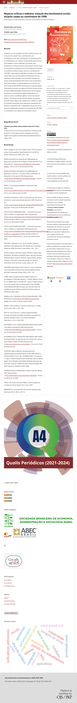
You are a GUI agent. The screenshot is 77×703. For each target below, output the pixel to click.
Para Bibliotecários (9, 586)
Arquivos (12, 7)
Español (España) (9, 601)
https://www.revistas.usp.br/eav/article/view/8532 (20, 375)
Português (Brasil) (9, 604)
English (6, 598)
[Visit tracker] (5, 546)
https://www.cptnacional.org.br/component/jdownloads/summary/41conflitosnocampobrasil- (34, 217)
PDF (51, 70)
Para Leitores (8, 580)
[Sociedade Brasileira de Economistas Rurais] (38, 526)
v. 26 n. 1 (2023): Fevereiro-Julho (27, 7)
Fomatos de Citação (54, 108)
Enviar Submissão (11, 613)
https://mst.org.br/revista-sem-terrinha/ (17, 344)
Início (5, 7)
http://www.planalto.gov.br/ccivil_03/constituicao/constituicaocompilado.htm (29, 190)
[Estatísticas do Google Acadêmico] (14, 568)
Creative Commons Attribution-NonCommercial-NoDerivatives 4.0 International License (58, 142)
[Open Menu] (4, 2)
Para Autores (8, 583)
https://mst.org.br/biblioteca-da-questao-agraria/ (20, 178)
